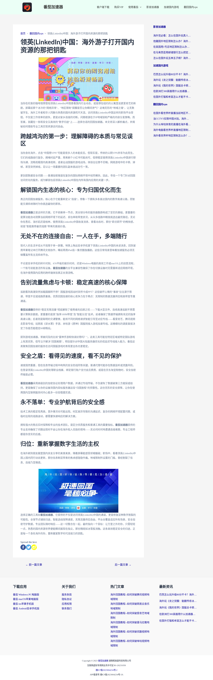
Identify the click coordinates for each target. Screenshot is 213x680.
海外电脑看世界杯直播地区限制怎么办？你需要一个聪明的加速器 (172, 130)
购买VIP (118, 7)
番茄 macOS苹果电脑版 (25, 599)
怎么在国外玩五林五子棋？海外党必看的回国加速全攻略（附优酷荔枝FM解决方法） (172, 58)
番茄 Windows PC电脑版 (26, 594)
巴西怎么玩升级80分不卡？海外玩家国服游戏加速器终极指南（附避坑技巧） (172, 74)
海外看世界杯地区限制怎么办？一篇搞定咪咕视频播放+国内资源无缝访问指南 (172, 135)
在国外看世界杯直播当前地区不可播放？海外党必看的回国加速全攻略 (172, 113)
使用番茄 (133, 7)
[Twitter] (28, 547)
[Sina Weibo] (34, 547)
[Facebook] (23, 547)
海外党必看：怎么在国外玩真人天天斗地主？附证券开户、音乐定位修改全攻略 (172, 35)
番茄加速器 (53, 7)
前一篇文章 (34, 564)
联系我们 (67, 608)
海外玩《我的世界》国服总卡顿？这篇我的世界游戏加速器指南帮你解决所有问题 (172, 85)
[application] (139, 7)
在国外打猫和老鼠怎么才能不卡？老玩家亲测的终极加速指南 (172, 96)
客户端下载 (103, 7)
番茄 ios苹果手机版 (23, 603)
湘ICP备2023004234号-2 (106, 670)
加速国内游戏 (171, 7)
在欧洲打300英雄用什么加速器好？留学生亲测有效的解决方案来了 (172, 91)
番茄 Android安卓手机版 (26, 608)
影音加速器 (152, 7)
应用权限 (67, 603)
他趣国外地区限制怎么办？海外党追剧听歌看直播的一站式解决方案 (172, 41)
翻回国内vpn (191, 7)
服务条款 (67, 594)
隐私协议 (67, 599)
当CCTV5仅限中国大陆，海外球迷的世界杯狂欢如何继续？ (172, 118)
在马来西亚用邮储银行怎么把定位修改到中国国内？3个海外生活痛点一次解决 (172, 52)
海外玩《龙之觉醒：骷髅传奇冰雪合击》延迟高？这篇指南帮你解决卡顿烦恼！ (172, 80)
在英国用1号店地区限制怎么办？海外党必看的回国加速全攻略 (172, 46)
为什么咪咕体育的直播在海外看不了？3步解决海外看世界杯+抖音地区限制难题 (172, 124)
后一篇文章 (123, 564)
